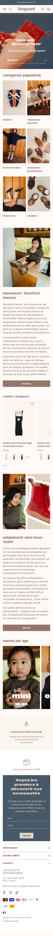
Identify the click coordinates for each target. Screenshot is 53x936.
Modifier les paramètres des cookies (17, 918)
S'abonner (26, 836)
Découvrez (26, 384)
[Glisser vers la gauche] (5, 2)
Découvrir (26, 628)
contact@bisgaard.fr (13, 873)
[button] (10, 9)
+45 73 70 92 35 (11, 870)
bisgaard (14, 921)
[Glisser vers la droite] (47, 2)
